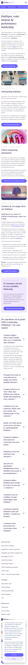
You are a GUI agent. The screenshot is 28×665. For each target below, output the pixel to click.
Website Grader (5, 614)
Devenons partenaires (7, 590)
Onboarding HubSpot (7, 563)
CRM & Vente (5, 570)
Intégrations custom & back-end (10, 549)
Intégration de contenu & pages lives (11, 553)
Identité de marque (6, 560)
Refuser (14, 658)
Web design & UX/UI (7, 556)
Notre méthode (5, 587)
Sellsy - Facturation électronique (10, 574)
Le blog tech (4, 607)
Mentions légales (6, 594)
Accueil (3, 7)
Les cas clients (5, 611)
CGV (2, 598)
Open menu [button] (26, 2)
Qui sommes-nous (6, 583)
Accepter (14, 654)
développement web (18, 226)
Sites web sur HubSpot (7, 545)
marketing (18, 238)
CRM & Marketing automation (9, 567)
